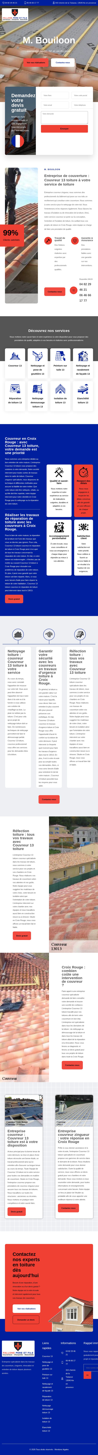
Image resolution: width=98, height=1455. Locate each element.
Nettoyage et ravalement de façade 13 (83, 369)
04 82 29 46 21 (11, 3)
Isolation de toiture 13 (60, 400)
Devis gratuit (14, 599)
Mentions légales (62, 1449)
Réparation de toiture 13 (15, 400)
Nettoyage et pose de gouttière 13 (38, 369)
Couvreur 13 (15, 365)
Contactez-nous (63, 62)
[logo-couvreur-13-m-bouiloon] (15, 14)
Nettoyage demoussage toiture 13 (38, 402)
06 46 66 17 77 (33, 3)
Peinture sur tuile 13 (60, 367)
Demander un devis (26, 1320)
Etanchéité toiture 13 (83, 400)
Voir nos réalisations (36, 62)
